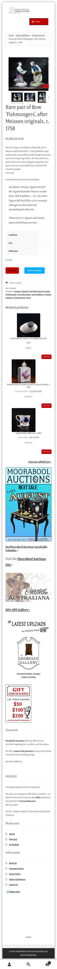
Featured (25, 291)
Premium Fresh (38, 35)
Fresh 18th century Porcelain (39, 291)
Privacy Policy (15, 874)
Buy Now (12, 270)
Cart (44, 962)
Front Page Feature (24, 294)
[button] (46, 62)
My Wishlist (14, 845)
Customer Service (16, 868)
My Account (9, 964)
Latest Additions (22, 35)
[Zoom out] (41, 86)
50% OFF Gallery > (18, 610)
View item (46, 357)
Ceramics (17, 291)
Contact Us (13, 885)
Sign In (12, 834)
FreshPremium (11, 294)
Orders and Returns (17, 879)
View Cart (13, 839)
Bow (13, 147)
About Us (13, 863)
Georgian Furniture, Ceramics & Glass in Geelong (28, 675)
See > (26, 548)
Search (28, 964)
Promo (28, 298)
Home (11, 35)
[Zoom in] (46, 86)
